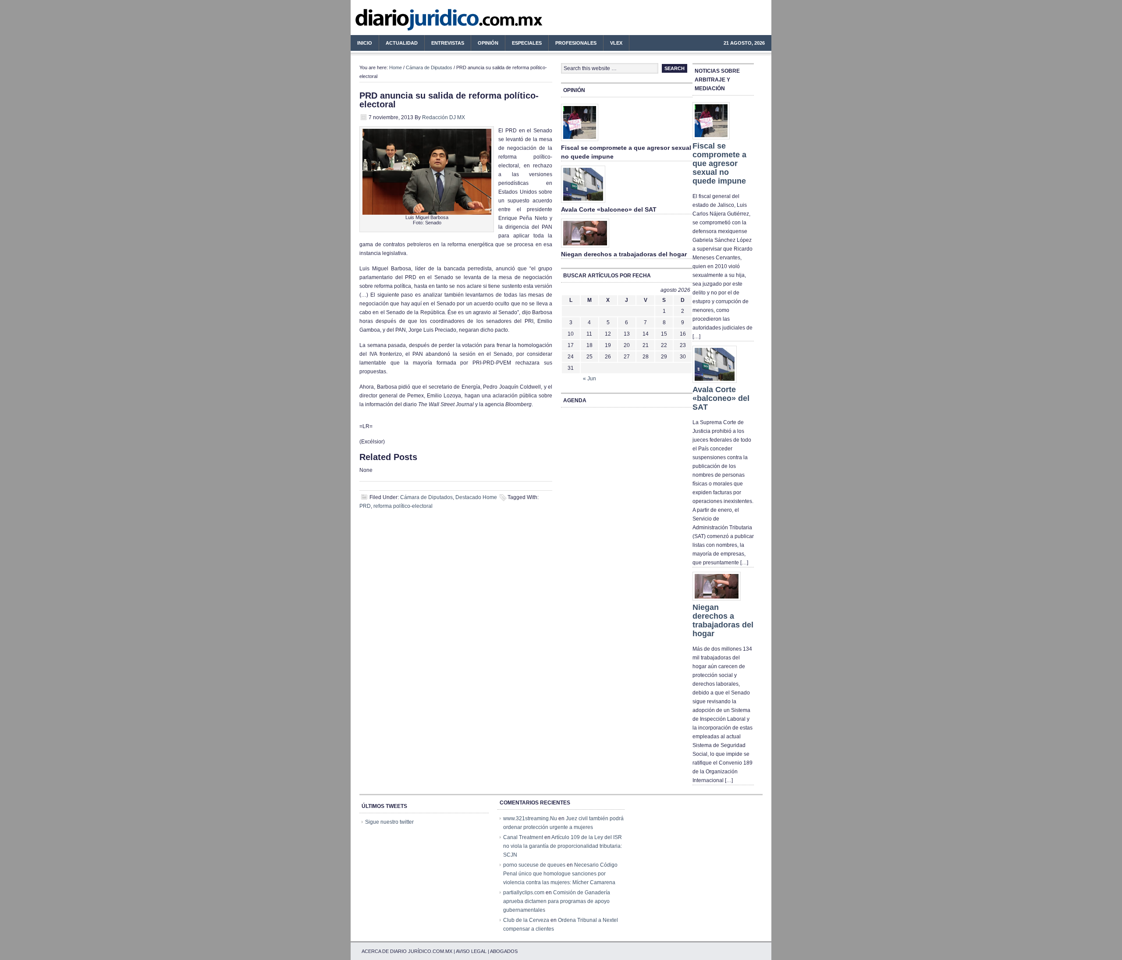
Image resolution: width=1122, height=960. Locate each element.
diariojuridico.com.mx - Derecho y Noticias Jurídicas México (422, 21)
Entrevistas (447, 43)
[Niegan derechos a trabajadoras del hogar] (585, 248)
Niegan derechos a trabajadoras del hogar (624, 254)
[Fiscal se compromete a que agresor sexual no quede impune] (579, 141)
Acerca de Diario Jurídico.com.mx (407, 951)
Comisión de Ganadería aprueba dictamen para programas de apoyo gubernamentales (556, 901)
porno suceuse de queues (534, 865)
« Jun (589, 378)
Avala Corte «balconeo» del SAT (609, 209)
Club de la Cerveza (526, 920)
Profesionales (573, 44)
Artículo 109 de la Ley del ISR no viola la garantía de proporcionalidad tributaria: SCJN (562, 846)
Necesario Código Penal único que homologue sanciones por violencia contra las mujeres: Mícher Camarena (560, 874)
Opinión (488, 43)
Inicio (364, 43)
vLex (616, 43)
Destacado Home (476, 497)
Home (395, 67)
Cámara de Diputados (429, 67)
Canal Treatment (523, 837)
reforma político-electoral (403, 506)
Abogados (504, 951)
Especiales (527, 43)
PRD (365, 506)
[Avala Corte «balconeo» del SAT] (583, 203)
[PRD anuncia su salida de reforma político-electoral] (426, 213)
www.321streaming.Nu (530, 818)
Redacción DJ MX (443, 117)
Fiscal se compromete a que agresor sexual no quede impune (719, 163)
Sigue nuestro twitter (389, 822)
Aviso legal (471, 951)
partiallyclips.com (523, 892)
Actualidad (398, 44)
